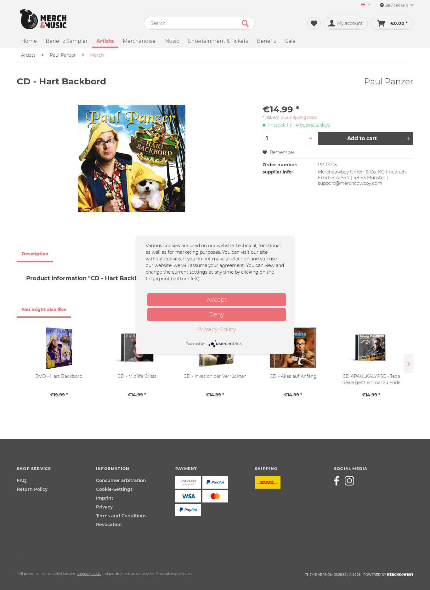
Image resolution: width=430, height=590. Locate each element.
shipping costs (89, 574)
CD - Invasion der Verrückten (215, 376)
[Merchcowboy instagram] (349, 480)
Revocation (109, 524)
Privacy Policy (216, 329)
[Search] (245, 23)
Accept (217, 299)
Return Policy (32, 489)
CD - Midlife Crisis (136, 376)
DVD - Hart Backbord (58, 376)
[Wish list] (314, 23)
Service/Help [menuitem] (396, 5)
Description (34, 254)
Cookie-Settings (114, 489)
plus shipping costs (299, 117)
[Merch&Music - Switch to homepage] (43, 19)
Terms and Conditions (121, 516)
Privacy (104, 507)
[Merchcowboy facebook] (338, 480)
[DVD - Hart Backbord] (59, 348)
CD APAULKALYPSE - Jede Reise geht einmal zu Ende (371, 379)
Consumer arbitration (121, 480)
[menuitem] (363, 5)
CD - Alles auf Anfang (293, 376)
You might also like (43, 309)
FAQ (21, 480)
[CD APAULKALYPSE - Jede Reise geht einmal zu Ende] (371, 348)
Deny (216, 314)
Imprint (104, 498)
